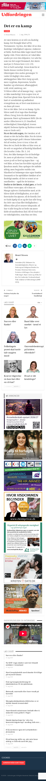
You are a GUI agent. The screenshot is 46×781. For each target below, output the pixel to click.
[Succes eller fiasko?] (13, 312)
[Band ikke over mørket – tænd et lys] (33, 312)
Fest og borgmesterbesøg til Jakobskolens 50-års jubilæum (19, 683)
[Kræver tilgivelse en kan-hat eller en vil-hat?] (13, 366)
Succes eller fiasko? (14, 655)
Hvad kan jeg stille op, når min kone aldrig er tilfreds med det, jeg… (22, 740)
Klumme (7, 31)
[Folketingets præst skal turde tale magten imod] (13, 337)
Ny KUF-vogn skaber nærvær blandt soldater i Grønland (22, 664)
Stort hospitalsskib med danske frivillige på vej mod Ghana (24, 673)
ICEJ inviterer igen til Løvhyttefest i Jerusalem (21, 731)
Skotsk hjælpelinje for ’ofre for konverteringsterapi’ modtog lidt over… (23, 721)
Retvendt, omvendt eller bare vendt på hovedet (22, 692)
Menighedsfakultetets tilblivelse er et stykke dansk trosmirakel (22, 702)
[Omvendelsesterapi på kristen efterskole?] (33, 337)
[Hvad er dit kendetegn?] (33, 366)
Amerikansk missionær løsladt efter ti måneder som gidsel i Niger (23, 711)
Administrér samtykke (13, 763)
